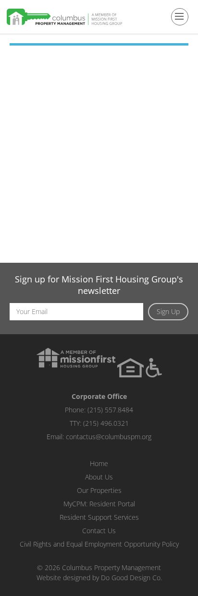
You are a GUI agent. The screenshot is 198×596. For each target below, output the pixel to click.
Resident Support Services (99, 517)
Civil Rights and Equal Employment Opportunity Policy (99, 544)
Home (99, 463)
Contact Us (99, 530)
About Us (99, 476)
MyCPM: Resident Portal (99, 503)
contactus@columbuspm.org (108, 436)
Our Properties (99, 490)
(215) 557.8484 (110, 409)
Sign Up (168, 311)
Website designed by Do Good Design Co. (99, 577)
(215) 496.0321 (106, 423)
